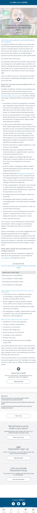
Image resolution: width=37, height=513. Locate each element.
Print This (18, 416)
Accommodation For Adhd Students (12, 278)
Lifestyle (18, 22)
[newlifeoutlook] (18, 2)
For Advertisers (28, 507)
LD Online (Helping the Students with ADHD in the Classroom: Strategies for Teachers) (16, 407)
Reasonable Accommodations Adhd (12, 281)
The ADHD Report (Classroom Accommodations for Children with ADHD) (17, 402)
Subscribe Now (18, 381)
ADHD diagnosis (6, 258)
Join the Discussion (18, 479)
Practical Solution (24, 36)
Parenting (15, 36)
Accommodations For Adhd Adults (12, 285)
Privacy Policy (20, 507)
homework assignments (25, 173)
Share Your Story (18, 437)
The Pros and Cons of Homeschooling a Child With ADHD (18, 267)
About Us (6, 507)
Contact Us (12, 507)
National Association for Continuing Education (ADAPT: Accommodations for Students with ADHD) (15, 398)
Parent (10, 36)
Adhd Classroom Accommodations (12, 275)
